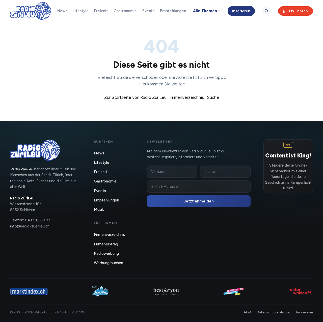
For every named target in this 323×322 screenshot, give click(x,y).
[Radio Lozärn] (100, 291)
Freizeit (101, 11)
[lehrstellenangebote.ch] (233, 291)
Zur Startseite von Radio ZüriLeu (135, 97)
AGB (247, 312)
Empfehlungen (173, 11)
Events (148, 11)
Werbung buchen (108, 262)
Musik (99, 209)
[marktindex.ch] (29, 291)
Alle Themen (206, 11)
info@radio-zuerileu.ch (29, 226)
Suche (213, 97)
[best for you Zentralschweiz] (166, 291)
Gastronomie (125, 11)
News (62, 11)
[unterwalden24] (301, 291)
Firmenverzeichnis (187, 97)
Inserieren (241, 11)
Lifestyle (81, 11)
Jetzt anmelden (199, 201)
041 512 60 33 (37, 220)
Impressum (304, 312)
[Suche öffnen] (266, 11)
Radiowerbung (106, 253)
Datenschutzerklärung (273, 312)
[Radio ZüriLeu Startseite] (30, 11)
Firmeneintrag (106, 244)
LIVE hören (298, 11)
